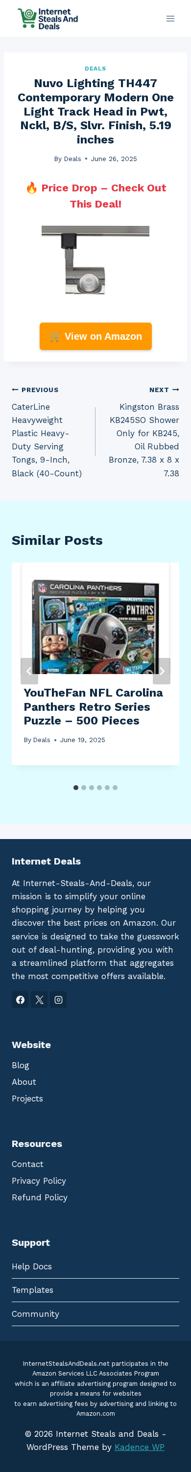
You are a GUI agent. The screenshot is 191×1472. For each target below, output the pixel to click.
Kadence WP (140, 1447)
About (24, 1082)
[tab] (75, 787)
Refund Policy (40, 1197)
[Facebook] (20, 999)
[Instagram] (58, 999)
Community (35, 1314)
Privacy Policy (39, 1181)
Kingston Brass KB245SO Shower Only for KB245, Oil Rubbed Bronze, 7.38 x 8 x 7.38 (144, 432)
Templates (32, 1290)
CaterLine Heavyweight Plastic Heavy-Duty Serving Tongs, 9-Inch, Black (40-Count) (47, 432)
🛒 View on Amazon (95, 336)
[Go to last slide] (29, 671)
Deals (95, 68)
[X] (39, 999)
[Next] (161, 671)
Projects (27, 1098)
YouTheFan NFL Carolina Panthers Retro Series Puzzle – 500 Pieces (93, 707)
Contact (28, 1164)
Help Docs (32, 1266)
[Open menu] (170, 18)
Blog (20, 1065)
